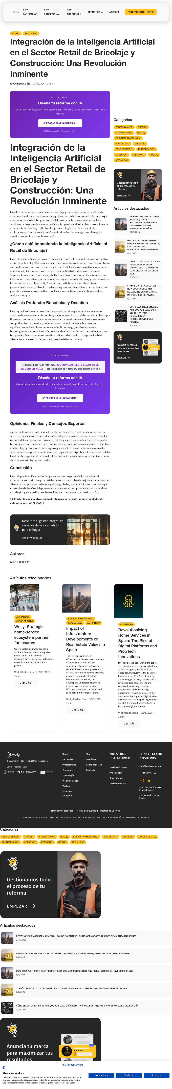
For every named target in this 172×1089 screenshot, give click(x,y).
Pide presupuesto (141, 12)
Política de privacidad (72, 1065)
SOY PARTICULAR (30, 12)
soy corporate (74, 12)
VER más (25, 683)
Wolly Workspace (71, 781)
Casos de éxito (124, 149)
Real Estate (122, 143)
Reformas (138, 154)
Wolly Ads (67, 786)
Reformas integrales (89, 817)
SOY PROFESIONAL (52, 12)
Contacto (91, 770)
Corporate (67, 770)
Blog (88, 754)
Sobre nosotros (94, 765)
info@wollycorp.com (150, 766)
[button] (95, 12)
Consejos (121, 154)
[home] (16, 12)
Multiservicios (146, 149)
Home (65, 754)
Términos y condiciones (61, 811)
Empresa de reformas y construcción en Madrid (49, 817)
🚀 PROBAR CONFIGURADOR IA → (60, 123)
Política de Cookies (110, 811)
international (123, 132)
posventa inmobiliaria (128, 138)
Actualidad (31, 33)
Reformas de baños (113, 817)
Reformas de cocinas (137, 817)
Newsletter (91, 759)
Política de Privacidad (87, 811)
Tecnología (68, 775)
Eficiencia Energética (68, 793)
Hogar (153, 154)
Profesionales (124, 127)
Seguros (139, 143)
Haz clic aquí (36, 503)
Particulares (68, 759)
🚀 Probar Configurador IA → (60, 398)
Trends (142, 127)
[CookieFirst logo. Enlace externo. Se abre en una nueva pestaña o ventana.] (4, 1069)
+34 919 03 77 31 (148, 773)
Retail (15, 33)
